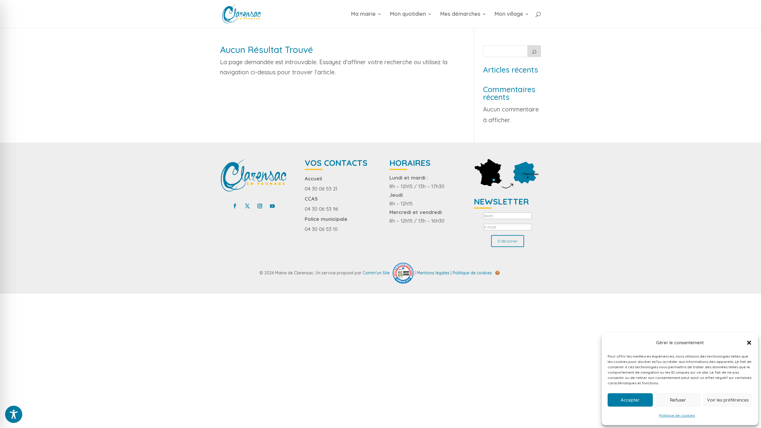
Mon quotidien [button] (408, 14)
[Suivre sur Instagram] (260, 206)
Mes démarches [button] (460, 14)
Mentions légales (433, 272)
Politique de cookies (677, 415)
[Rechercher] (534, 51)
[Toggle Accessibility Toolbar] (13, 414)
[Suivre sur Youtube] (272, 206)
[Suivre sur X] (247, 206)
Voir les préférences (728, 400)
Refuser (678, 400)
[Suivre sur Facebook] (235, 206)
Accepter (630, 400)
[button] (749, 343)
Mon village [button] (509, 14)
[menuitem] (369, 20)
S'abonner (508, 241)
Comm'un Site (376, 272)
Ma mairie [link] (363, 14)
